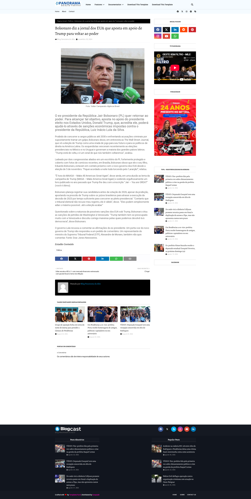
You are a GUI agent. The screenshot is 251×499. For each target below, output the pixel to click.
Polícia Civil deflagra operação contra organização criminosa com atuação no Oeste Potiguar (178, 479)
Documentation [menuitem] (114, 5)
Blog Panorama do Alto (66, 39)
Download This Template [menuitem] (137, 5)
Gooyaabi (95, 495)
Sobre (182, 495)
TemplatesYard (75, 495)
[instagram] (186, 11)
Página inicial (62, 21)
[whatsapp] (175, 36)
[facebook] (177, 11)
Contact (72, 11)
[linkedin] (175, 29)
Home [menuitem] (88, 5)
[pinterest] (190, 11)
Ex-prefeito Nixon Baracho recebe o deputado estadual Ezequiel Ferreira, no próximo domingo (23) (180, 248)
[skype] (195, 11)
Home (57, 11)
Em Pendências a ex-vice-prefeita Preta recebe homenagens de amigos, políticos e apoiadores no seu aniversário (102, 329)
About (64, 11)
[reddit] (183, 29)
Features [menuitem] (98, 5)
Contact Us (191, 495)
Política (70, 21)
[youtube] (166, 36)
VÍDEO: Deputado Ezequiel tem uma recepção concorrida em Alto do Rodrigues (135, 327)
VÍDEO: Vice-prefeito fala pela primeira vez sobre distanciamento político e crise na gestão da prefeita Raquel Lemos (180, 180)
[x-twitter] (182, 11)
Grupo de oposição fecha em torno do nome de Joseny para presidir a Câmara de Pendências (69, 327)
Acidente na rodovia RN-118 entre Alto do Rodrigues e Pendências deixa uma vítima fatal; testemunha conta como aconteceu (179, 449)
